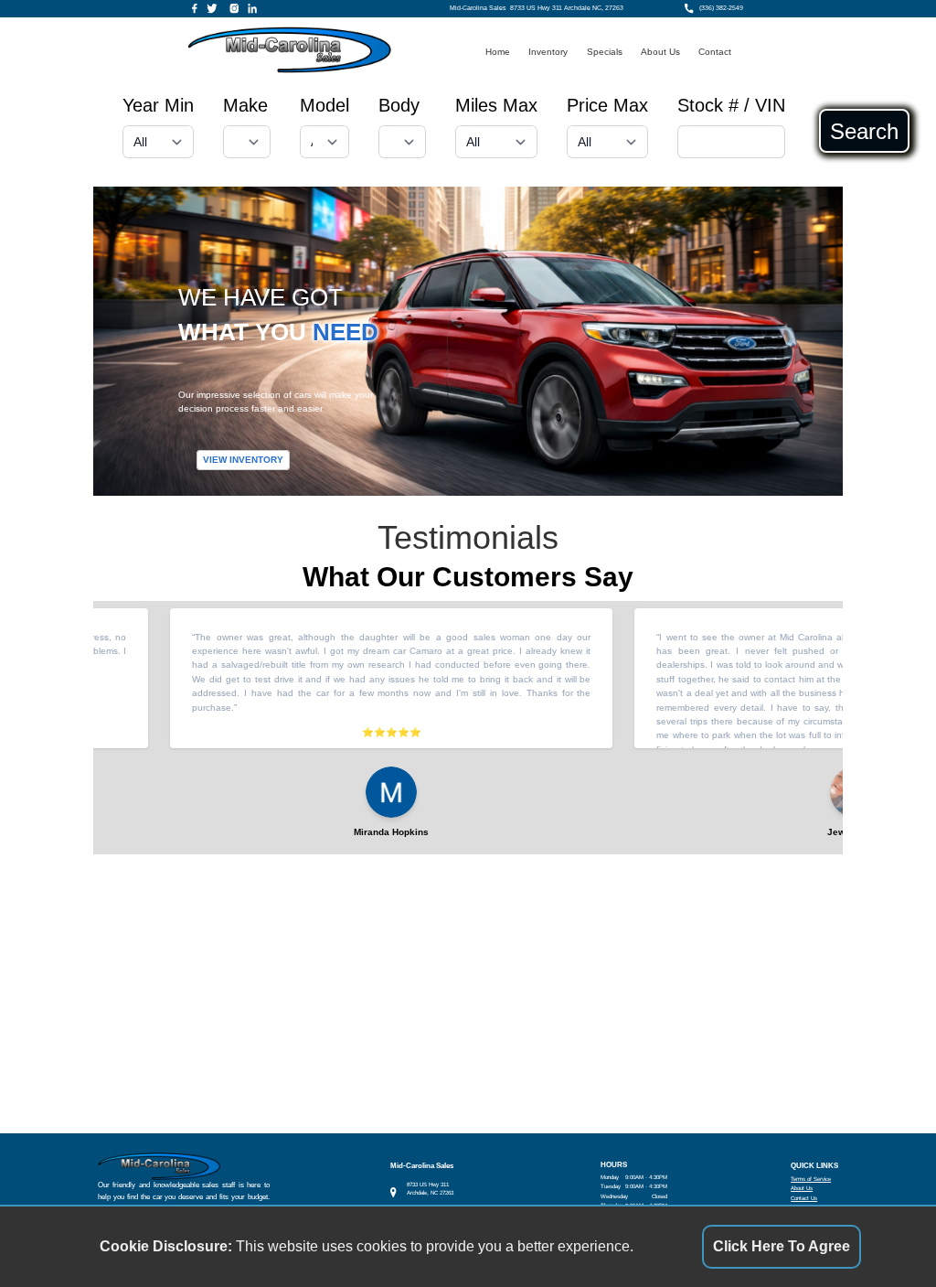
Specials (604, 52)
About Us (660, 52)
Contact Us (804, 1198)
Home (497, 52)
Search (864, 131)
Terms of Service (811, 1178)
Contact (714, 52)
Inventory (548, 52)
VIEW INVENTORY (243, 460)
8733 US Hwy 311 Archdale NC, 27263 (566, 8)
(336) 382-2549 (721, 8)
